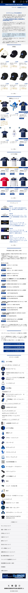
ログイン (24, 7)
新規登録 (19, 7)
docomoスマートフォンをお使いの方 (14, 344)
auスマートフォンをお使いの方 (14, 351)
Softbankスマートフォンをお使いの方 (14, 347)
